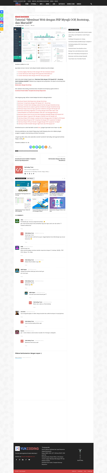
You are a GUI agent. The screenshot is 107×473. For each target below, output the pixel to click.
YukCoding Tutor (24, 16)
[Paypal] (34, 173)
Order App (90, 471)
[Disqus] (40, 379)
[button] (91, 4)
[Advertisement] (53, 9)
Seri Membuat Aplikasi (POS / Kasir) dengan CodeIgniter (57, 194)
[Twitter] (1, 18)
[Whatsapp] (33, 147)
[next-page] (64, 178)
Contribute (80, 471)
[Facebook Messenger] (36, 147)
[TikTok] (26, 459)
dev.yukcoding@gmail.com (28, 456)
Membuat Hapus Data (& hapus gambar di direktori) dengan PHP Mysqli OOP (39, 109)
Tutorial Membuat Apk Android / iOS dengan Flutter (40, 210)
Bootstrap (21, 150)
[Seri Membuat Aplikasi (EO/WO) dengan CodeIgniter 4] (40, 187)
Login (29, 1)
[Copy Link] (1, 29)
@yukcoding (80, 460)
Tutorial (33, 4)
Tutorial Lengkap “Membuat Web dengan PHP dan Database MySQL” (36, 72)
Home (26, 4)
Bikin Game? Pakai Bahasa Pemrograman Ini (78, 53)
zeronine (23, 311)
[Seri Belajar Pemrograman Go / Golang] (23, 187)
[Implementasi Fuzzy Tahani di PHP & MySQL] (23, 203)
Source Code (70, 4)
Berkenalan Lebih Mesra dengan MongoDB (77, 56)
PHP (36, 150)
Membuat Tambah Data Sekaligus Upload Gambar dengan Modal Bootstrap (38, 105)
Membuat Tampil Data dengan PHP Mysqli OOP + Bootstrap (34, 103)
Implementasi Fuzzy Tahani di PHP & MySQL (22, 210)
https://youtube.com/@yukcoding (31, 169)
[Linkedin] (23, 459)
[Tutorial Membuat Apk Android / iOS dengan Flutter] (40, 203)
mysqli (30, 150)
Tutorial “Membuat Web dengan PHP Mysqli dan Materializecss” (35, 73)
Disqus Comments (18, 357)
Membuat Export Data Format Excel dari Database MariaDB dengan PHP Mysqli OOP (40, 114)
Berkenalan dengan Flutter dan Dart (57, 210)
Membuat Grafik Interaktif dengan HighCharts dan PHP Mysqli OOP (36, 124)
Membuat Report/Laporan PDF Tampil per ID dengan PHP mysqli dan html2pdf (39, 120)
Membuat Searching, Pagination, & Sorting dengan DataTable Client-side (38, 110)
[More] (46, 147)
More (47, 4)
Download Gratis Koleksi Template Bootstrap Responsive (30, 90)
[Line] (39, 147)
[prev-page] (62, 178)
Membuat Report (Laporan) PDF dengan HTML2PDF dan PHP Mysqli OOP (37, 116)
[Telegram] (43, 147)
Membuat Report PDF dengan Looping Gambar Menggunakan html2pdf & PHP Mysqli (41, 118)
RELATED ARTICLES (20, 178)
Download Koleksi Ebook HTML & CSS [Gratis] (52, 457)
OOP (33, 150)
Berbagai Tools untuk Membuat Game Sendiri (78, 51)
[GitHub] (30, 173)
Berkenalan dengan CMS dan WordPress (57, 159)
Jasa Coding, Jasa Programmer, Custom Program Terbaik (79, 35)
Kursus (79, 4)
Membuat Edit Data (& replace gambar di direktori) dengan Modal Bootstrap (39, 107)
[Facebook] (30, 147)
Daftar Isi (62, 4)
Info (41, 4)
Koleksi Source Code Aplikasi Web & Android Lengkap (80, 32)
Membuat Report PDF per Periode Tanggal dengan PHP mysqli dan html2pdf (39, 122)
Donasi (52, 1)
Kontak (34, 1)
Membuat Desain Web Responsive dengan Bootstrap (32, 101)
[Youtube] (29, 459)
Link (54, 4)
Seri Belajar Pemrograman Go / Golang (23, 194)
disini (39, 127)
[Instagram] (1, 22)
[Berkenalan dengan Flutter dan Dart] (57, 203)
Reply (22, 228)
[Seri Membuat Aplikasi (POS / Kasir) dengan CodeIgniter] (57, 187)
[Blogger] (25, 173)
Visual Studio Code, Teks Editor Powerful (77, 58)
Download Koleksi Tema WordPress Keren (77, 48)
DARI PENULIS (30, 178)
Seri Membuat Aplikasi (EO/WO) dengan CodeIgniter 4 (40, 194)
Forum (56, 1)
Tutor (85, 471)
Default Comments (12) (26, 357)
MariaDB (26, 150)
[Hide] (0, 32)
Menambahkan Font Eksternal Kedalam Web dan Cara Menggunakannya (38, 112)
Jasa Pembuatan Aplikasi (43, 1)
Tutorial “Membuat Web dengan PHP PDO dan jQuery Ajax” (34, 75)
